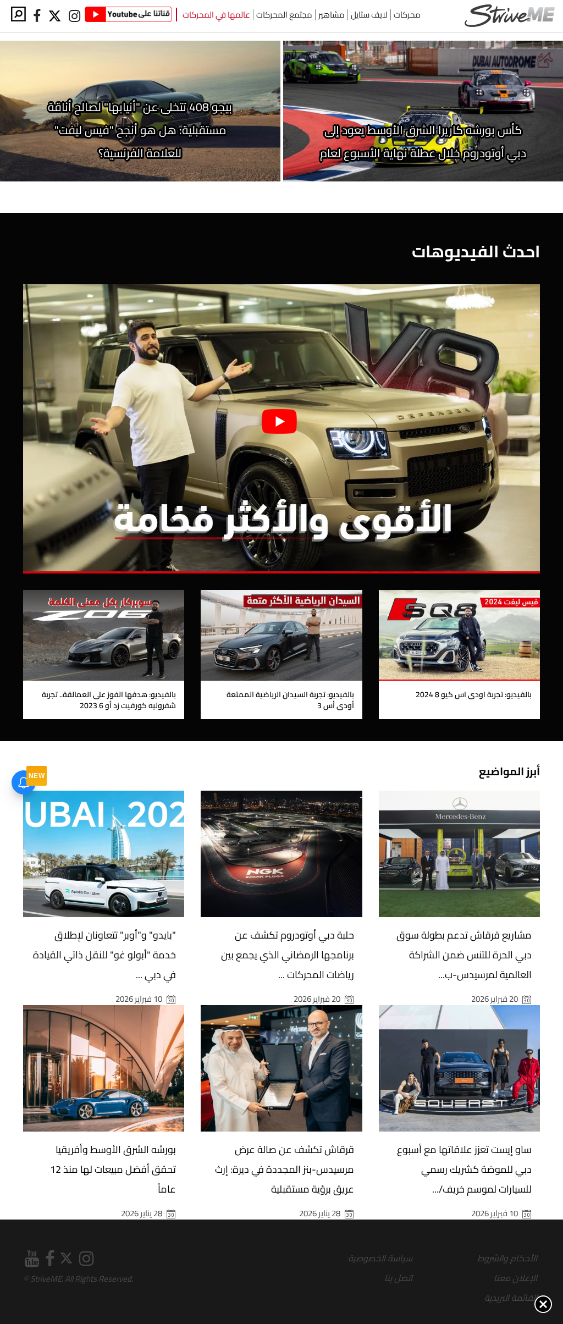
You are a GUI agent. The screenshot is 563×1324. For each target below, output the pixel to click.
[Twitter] (55, 16)
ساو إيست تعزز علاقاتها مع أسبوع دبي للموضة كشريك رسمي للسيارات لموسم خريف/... (464, 1169)
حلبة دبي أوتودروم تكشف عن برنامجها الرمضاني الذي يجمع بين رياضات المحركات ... (287, 955)
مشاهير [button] (331, 14)
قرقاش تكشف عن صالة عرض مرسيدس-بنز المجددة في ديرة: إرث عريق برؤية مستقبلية (284, 1169)
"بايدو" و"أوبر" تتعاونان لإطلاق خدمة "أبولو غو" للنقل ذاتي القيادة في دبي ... (104, 955)
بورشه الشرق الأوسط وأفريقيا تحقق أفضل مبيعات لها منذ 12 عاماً (113, 1169)
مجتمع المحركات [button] (284, 14)
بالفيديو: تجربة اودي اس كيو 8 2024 (474, 694)
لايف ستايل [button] (369, 14)
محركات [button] (407, 14)
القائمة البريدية (510, 1297)
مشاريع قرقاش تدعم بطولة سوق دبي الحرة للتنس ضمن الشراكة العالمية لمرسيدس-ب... (464, 955)
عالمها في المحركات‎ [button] (216, 14)
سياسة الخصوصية (380, 1258)
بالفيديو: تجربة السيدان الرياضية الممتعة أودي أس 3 (290, 700)
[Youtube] (128, 16)
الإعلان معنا (515, 1278)
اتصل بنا (398, 1278)
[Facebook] (37, 16)
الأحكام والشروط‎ (507, 1258)
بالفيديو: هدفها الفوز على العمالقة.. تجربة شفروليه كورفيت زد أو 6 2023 (109, 700)
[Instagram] (74, 16)
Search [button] (18, 14)
